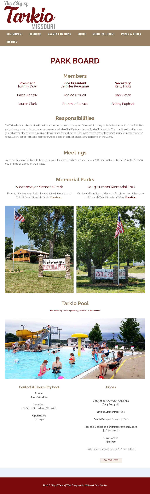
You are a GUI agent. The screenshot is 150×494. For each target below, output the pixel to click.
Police (82, 34)
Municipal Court (104, 34)
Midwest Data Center (96, 485)
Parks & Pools (131, 34)
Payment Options (59, 34)
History (11, 42)
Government (14, 34)
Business (35, 34)
